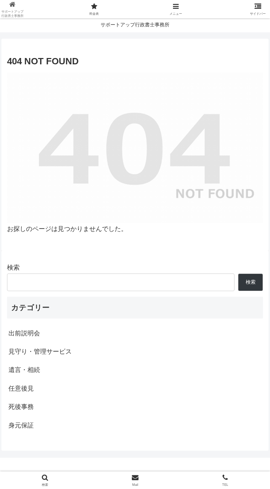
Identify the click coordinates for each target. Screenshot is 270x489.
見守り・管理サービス (40, 351)
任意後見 (21, 388)
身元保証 (21, 425)
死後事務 (21, 406)
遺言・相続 (24, 369)
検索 (13, 267)
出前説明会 (24, 333)
